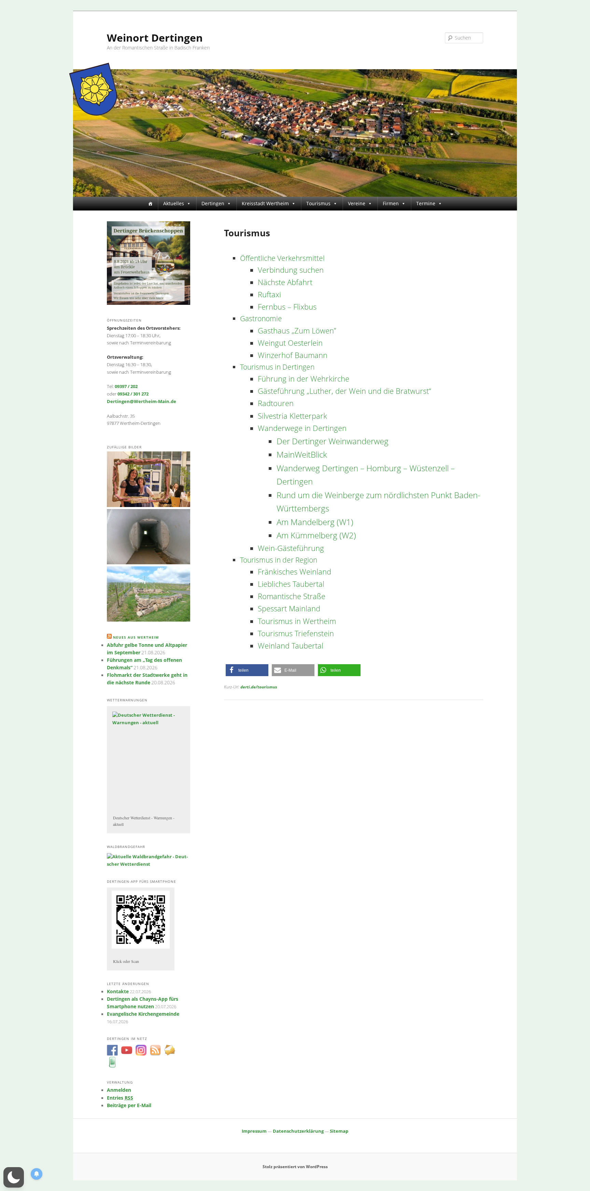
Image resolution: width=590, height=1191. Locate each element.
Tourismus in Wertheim (297, 621)
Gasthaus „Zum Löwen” (297, 330)
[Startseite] (150, 203)
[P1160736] (148, 620)
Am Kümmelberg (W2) (316, 535)
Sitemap (339, 1131)
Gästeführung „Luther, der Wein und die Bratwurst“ (344, 391)
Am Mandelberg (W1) (315, 521)
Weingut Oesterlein (290, 343)
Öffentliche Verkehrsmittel (282, 258)
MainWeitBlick (302, 454)
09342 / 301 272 (133, 394)
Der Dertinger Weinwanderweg (333, 441)
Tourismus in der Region (278, 560)
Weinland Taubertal (290, 645)
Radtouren (276, 403)
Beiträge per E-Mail (129, 1105)
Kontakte (118, 991)
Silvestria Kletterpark (292, 416)
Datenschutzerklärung (298, 1131)
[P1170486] (148, 563)
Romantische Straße (291, 596)
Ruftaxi (269, 294)
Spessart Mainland (289, 608)
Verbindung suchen (291, 270)
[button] (247, 670)
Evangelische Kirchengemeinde (143, 1014)
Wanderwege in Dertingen (302, 428)
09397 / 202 (126, 386)
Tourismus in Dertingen (277, 367)
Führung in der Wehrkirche (303, 378)
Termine (425, 203)
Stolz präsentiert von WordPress (295, 1167)
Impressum (254, 1131)
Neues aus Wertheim (136, 637)
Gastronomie (261, 318)
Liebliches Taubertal (291, 584)
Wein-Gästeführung (291, 548)
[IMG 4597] (148, 505)
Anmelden (119, 1090)
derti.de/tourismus (258, 687)
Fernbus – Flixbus (287, 306)
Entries (120, 1098)
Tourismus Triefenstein (296, 633)
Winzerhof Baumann (292, 355)
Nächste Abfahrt (285, 282)
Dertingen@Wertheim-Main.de (141, 401)
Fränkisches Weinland (294, 571)
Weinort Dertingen (155, 38)
